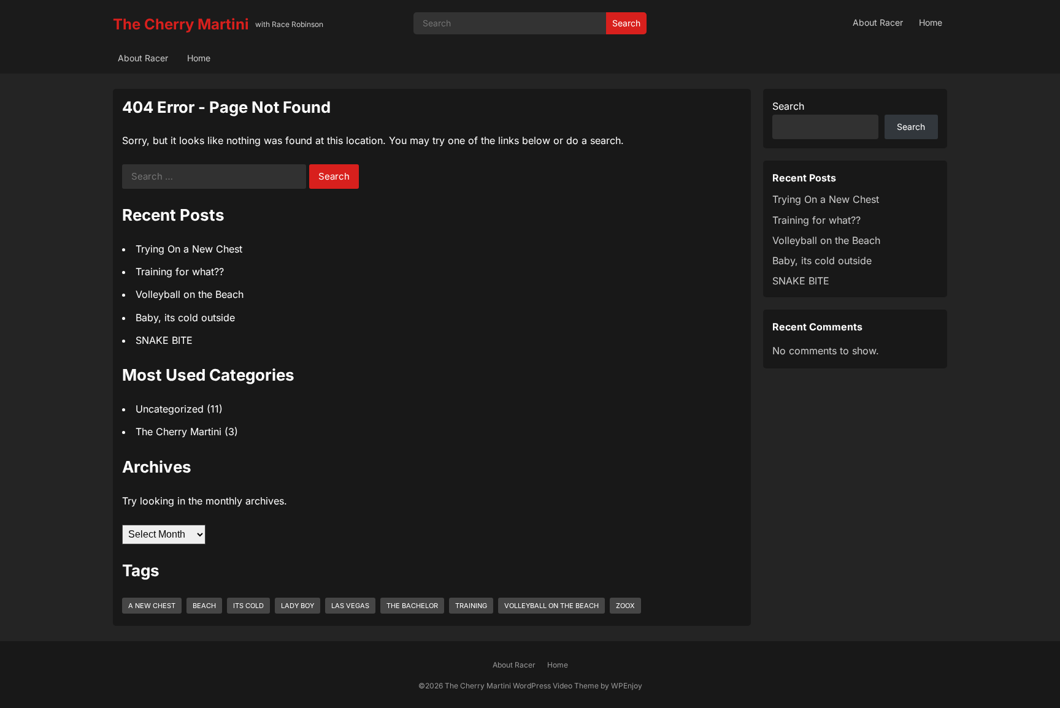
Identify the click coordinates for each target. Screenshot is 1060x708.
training (471, 605)
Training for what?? (180, 271)
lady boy (297, 605)
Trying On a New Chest (189, 249)
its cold (248, 605)
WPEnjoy (626, 685)
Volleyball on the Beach (190, 294)
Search (626, 23)
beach (204, 605)
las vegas (350, 605)
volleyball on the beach (551, 605)
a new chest (151, 605)
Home (930, 22)
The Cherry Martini (181, 24)
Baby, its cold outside (185, 317)
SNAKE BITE (164, 340)
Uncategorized (170, 409)
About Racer (878, 22)
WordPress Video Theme (556, 685)
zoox (625, 605)
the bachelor (412, 605)
